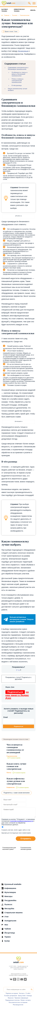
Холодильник (10, 921)
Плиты (9, 772)
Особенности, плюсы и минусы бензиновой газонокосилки (19, 74)
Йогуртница (9, 933)
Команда (29, 995)
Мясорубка (9, 909)
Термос (7, 937)
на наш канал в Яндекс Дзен (17, 695)
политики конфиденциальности (21, 821)
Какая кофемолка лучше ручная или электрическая (16, 781)
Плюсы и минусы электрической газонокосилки (17, 80)
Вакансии (11, 998)
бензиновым (23, 51)
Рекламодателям (18, 1004)
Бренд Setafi (22, 995)
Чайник (7, 929)
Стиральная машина (13, 913)
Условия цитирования (10, 995)
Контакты (22, 993)
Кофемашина (10, 888)
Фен (6, 925)
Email (5, 717)
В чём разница (17, 85)
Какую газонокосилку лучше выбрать (17, 89)
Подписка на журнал (12, 993)
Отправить (25, 838)
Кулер (7, 941)
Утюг (6, 917)
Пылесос (8, 904)
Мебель (33, 10)
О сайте (28, 993)
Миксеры (8, 896)
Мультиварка (10, 892)
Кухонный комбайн (12, 884)
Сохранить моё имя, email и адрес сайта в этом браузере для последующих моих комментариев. (16, 831)
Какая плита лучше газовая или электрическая (16, 766)
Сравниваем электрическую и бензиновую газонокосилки (18, 68)
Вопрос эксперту (26, 1000)
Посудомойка (10, 900)
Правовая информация (21, 998)
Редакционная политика (12, 1000)
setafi (18, 962)
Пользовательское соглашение (18, 1002)
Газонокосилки (12, 756)
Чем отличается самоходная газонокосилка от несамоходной (15, 748)
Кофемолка (11, 787)
